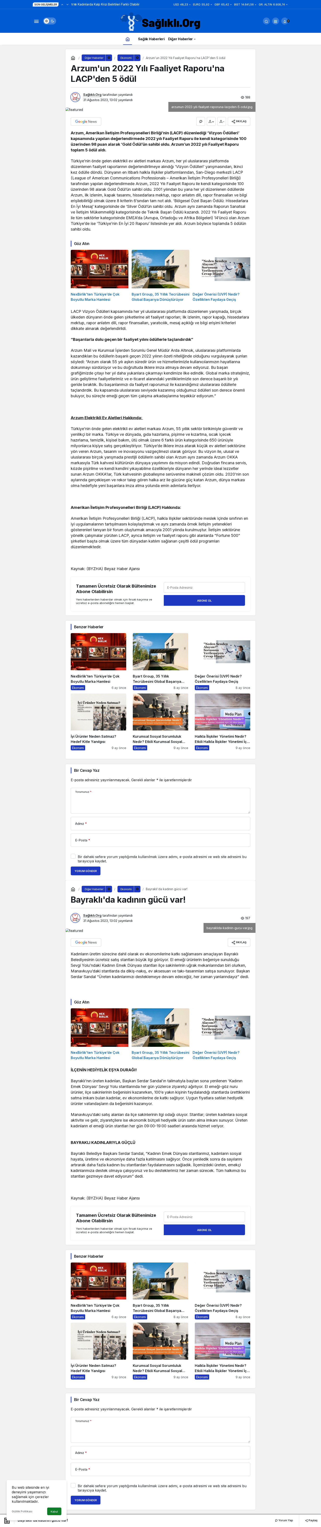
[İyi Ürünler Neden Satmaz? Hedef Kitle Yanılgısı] (98, 721)
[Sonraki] (67, 4)
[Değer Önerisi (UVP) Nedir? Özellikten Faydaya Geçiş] (221, 276)
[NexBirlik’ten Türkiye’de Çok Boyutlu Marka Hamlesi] (99, 276)
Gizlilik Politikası (22, 1511)
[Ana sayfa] (127, 39)
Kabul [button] (54, 1511)
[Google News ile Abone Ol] (86, 121)
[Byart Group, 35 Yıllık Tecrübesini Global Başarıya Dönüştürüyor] (160, 276)
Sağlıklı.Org (92, 95)
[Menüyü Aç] (36, 21)
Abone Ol (204, 600)
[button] (275, 21)
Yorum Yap (285, 1520)
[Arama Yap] (266, 21)
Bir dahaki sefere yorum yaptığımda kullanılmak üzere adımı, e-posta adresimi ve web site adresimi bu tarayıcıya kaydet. (162, 859)
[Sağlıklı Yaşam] (160, 22)
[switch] (49, 21)
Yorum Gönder (85, 871)
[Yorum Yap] (200, 121)
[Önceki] (62, 4)
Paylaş (313, 1520)
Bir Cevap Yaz (86, 770)
